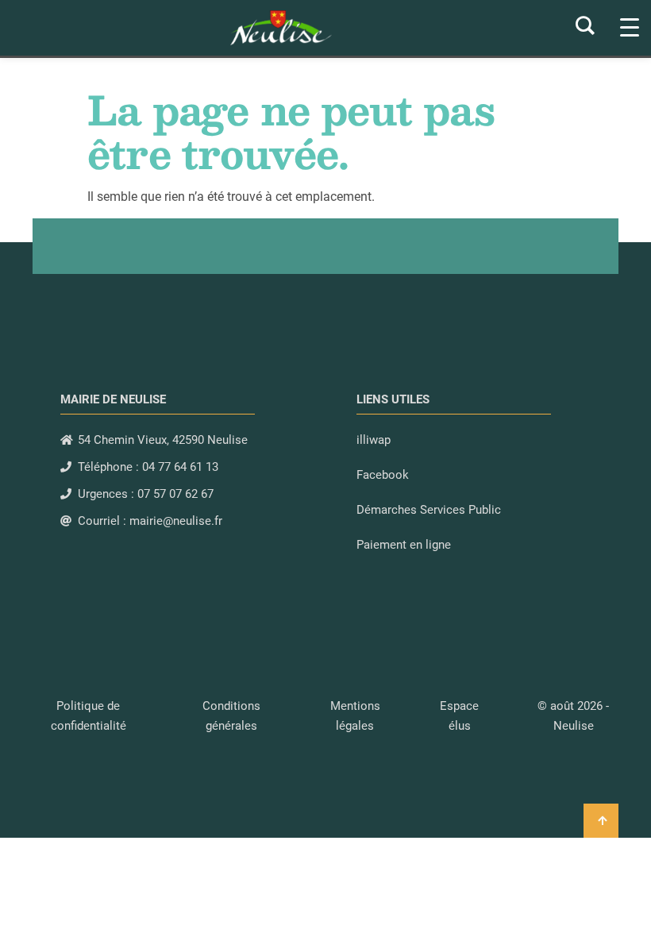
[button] (573, 715)
